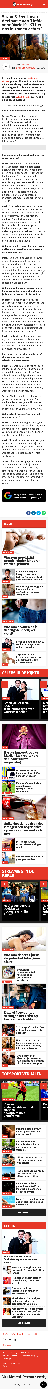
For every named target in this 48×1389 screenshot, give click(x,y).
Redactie (25, 65)
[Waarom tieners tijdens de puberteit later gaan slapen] (24, 928)
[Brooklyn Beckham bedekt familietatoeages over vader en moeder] (8, 640)
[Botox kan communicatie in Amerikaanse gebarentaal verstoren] (8, 968)
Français (7, 1345)
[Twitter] (10, 1339)
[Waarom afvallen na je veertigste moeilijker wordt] (24, 600)
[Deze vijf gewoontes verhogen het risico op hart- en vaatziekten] (24, 986)
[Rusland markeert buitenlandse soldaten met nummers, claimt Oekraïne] (8, 1140)
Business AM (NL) (11, 1356)
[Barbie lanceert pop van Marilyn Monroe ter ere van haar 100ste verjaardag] (24, 725)
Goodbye (7, 1358)
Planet (20, 1334)
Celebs (5, 58)
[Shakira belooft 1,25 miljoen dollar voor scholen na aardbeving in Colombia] (7, 1298)
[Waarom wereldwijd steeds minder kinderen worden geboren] (24, 530)
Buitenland (8, 552)
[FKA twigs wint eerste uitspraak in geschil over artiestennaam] (7, 1288)
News (6, 1334)
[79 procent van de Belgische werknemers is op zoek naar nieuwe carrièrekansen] (8, 653)
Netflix (6, 901)
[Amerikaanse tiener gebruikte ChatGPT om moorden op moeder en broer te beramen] (8, 1182)
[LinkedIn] (15, 1339)
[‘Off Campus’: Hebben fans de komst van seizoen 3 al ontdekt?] (8, 1025)
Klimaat (6, 1050)
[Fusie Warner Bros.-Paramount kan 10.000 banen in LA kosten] (8, 768)
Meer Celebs (31, 1323)
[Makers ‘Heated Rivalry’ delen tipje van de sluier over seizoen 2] (8, 1127)
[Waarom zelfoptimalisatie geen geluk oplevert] (8, 853)
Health (6, 581)
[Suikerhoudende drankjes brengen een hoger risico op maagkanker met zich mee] (24, 797)
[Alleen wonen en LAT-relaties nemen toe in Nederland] (8, 1155)
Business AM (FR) (30, 1356)
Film (5, 747)
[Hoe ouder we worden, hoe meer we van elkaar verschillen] (8, 1169)
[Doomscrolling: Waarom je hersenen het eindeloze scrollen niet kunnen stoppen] (8, 1054)
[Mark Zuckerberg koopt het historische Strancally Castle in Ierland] (7, 1268)
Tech (28, 1334)
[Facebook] (5, 1339)
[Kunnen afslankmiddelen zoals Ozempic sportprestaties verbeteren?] (8, 782)
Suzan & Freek (23, 97)
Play (5, 596)
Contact (6, 1366)
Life (4, 664)
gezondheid (8, 622)
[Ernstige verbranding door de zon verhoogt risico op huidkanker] (8, 1197)
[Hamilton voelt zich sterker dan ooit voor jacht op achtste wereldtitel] (7, 1278)
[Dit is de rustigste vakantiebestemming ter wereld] (8, 840)
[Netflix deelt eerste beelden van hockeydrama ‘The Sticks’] (20, 883)
